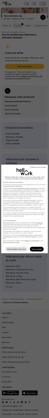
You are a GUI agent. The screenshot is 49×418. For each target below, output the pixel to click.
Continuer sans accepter (38, 167)
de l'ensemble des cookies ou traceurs (25, 188)
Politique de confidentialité (31, 240)
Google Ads (39, 222)
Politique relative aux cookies (11, 242)
